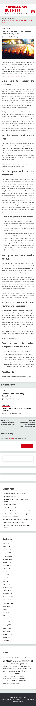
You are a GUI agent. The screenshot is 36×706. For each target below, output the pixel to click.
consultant (27, 660)
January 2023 (7, 628)
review (22, 673)
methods (11, 671)
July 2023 (5, 609)
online (23, 671)
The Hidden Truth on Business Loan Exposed (16, 409)
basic (26, 657)
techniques (6, 683)
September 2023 (8, 603)
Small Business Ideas (7, 678)
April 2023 (6, 619)
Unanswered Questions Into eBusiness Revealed (17, 519)
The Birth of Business (9, 504)
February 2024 (7, 587)
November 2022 (8, 634)
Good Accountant (27, 666)
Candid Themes (18, 701)
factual (5, 666)
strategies (15, 681)
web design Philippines (15, 683)
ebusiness (6, 664)
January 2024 (7, 590)
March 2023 (6, 622)
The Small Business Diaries (11, 508)
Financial (14, 666)
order (27, 671)
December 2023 (8, 593)
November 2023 (8, 597)
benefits (29, 657)
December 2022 (8, 631)
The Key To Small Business (11, 496)
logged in (11, 438)
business (8, 660)
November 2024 (8, 559)
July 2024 (5, 572)
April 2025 (6, 543)
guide (5, 668)
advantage (17, 657)
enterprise (14, 664)
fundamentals (19, 666)
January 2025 (7, 553)
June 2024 (6, 575)
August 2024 (7, 568)
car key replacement (17, 661)
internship (27, 668)
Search (27, 446)
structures (22, 681)
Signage (15, 676)
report (17, 674)
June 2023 (6, 612)
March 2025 (6, 546)
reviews (26, 673)
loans (5, 671)
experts (21, 664)
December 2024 (8, 556)
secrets (10, 676)
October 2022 (7, 637)
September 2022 (8, 640)
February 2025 (7, 550)
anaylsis (22, 657)
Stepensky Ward (20, 37)
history (9, 668)
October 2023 (7, 600)
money (17, 671)
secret (5, 676)
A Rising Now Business (16, 9)
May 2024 (6, 578)
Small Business (6, 28)
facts (26, 664)
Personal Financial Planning (8, 673)
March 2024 (6, 584)
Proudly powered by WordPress (12, 699)
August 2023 (7, 606)
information (20, 668)
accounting (8, 657)
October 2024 (7, 562)
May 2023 (6, 615)
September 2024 (8, 565)
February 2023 (7, 625)
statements (21, 678)
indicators (13, 668)
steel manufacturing (13, 76)
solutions (14, 678)
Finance (9, 666)
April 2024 (6, 581)
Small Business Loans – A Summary (13, 522)
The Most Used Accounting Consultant (13, 395)
